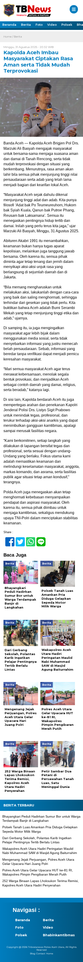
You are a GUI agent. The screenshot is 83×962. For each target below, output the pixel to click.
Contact (40, 953)
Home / (8, 36)
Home (49, 953)
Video (52, 24)
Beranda (9, 24)
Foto (39, 24)
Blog (32, 953)
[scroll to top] (75, 955)
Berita (26, 24)
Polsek (66, 24)
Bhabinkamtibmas (54, 935)
